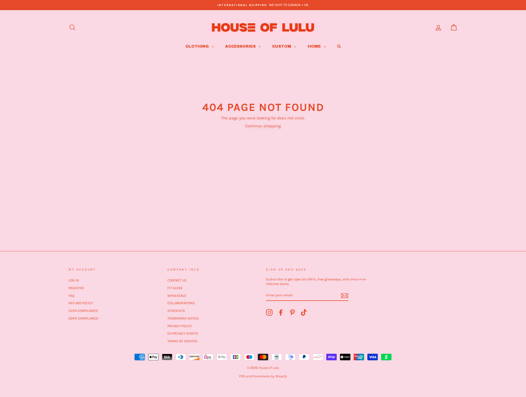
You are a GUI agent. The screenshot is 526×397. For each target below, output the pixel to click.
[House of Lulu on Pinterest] (292, 312)
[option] (263, 5)
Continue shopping (263, 125)
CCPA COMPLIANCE (83, 311)
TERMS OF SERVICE (182, 341)
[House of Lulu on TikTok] (304, 312)
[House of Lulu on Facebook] (281, 312)
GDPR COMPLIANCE (83, 318)
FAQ (71, 296)
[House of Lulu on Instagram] (269, 312)
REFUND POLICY (80, 303)
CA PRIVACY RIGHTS (182, 333)
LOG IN (73, 280)
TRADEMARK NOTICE (183, 318)
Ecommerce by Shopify (270, 376)
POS (242, 376)
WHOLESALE (176, 296)
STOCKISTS (176, 311)
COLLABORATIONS (181, 303)
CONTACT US (177, 280)
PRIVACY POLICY (179, 326)
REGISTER (76, 288)
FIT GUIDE (174, 288)
